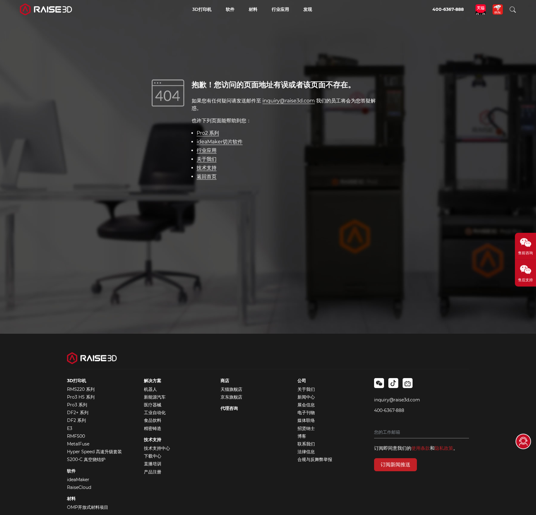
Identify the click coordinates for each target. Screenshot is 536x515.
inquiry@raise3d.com (288, 101)
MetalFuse (78, 444)
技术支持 (207, 168)
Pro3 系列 (77, 405)
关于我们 (207, 159)
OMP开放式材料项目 (87, 507)
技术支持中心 (157, 448)
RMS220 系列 (81, 389)
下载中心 (152, 456)
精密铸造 (152, 428)
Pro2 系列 (208, 133)
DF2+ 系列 (77, 412)
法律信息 (306, 451)
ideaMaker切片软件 (220, 142)
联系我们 (306, 444)
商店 (225, 380)
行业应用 (207, 150)
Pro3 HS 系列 (81, 397)
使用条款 (420, 448)
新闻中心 (306, 397)
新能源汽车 (155, 397)
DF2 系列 (76, 420)
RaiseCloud (79, 487)
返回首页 (207, 176)
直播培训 (152, 464)
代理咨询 (229, 408)
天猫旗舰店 (231, 389)
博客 (301, 436)
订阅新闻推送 (395, 465)
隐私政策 (444, 448)
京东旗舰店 (231, 397)
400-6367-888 (389, 410)
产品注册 (152, 472)
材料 (71, 498)
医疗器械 (152, 405)
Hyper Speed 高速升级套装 (94, 451)
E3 (69, 428)
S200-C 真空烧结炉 (86, 459)
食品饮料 (152, 420)
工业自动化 (155, 412)
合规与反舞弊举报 (314, 459)
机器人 (150, 389)
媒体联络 (306, 420)
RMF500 (76, 436)
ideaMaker (78, 479)
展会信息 (306, 405)
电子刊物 (306, 412)
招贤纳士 (306, 428)
